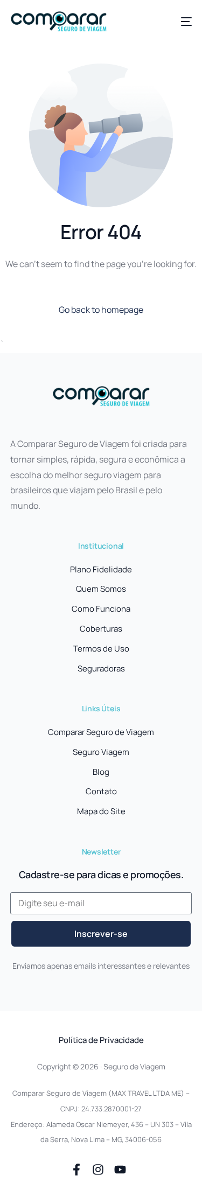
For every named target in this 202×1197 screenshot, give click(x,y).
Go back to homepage (101, 310)
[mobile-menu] (181, 21)
